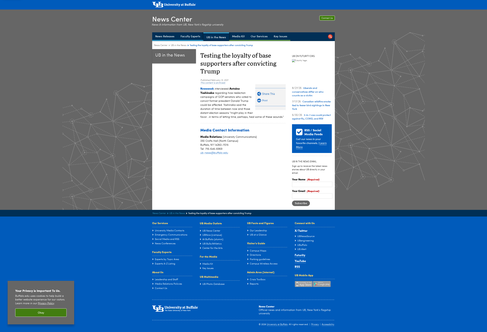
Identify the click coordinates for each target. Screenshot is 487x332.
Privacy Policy (46, 303)
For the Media (208, 256)
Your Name (299, 179)
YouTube (300, 261)
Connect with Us (305, 223)
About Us (157, 272)
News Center (172, 18)
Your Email (298, 191)
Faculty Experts (162, 252)
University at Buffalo (277, 324)
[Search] (330, 36)
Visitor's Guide (256, 243)
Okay (41, 312)
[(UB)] (243, 5)
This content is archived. (212, 83)
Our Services (160, 223)
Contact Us (327, 18)
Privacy (315, 324)
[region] (41, 302)
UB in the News (178, 45)
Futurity (300, 255)
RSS (297, 266)
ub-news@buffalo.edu (214, 153)
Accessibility (328, 324)
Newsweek (207, 88)
